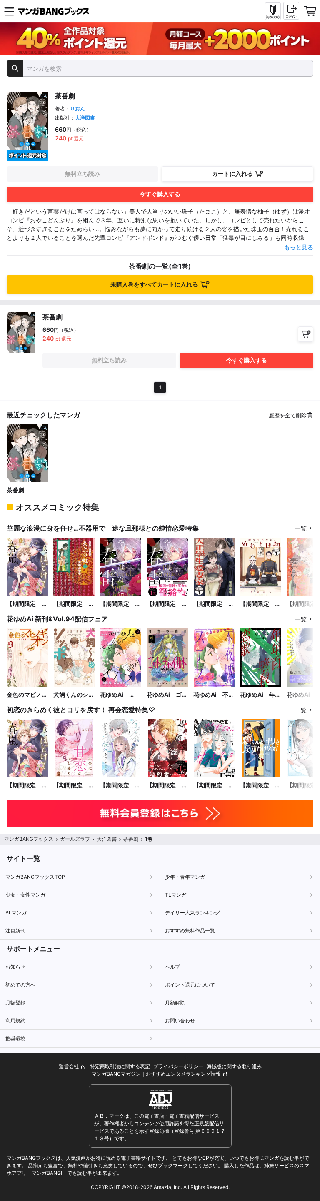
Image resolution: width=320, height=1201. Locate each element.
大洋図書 (85, 118)
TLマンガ (175, 895)
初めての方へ (20, 985)
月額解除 (175, 1002)
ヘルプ (172, 967)
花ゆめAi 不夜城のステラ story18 (213, 695)
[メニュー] (9, 11)
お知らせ (15, 967)
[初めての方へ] (273, 11)
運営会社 (69, 1066)
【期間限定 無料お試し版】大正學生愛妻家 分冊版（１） (213, 604)
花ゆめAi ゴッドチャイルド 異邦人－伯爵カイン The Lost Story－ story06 (167, 695)
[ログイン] (291, 11)
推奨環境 (15, 1038)
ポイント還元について (190, 985)
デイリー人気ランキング (192, 912)
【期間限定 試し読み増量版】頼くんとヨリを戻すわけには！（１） (260, 786)
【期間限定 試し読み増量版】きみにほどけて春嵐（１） (27, 604)
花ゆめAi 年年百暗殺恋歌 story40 (260, 695)
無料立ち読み (82, 173)
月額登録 (15, 1002)
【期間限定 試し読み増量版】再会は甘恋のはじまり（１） (73, 786)
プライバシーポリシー (178, 1066)
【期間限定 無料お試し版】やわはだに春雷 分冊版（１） (120, 604)
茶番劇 (15, 489)
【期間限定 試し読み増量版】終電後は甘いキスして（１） (213, 786)
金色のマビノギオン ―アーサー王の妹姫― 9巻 (27, 695)
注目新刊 (15, 930)
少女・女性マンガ (25, 895)
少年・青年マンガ (185, 877)
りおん (77, 108)
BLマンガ (16, 912)
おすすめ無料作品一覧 (190, 930)
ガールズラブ (75, 839)
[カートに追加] (305, 334)
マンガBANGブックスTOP (35, 877)
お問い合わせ (180, 1020)
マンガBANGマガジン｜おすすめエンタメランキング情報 (157, 1074)
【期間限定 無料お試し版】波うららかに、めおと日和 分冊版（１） (260, 604)
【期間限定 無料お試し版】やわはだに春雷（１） (167, 604)
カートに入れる (232, 173)
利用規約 (15, 1020)
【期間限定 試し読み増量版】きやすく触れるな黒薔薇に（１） (167, 786)
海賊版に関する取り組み (234, 1066)
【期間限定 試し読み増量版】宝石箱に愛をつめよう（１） (120, 786)
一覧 (301, 528)
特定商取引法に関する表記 (120, 1066)
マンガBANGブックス (28, 839)
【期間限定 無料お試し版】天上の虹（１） (73, 604)
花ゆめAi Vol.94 (114, 695)
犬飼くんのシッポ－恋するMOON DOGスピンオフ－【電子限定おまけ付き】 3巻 (73, 695)
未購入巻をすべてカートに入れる (154, 284)
